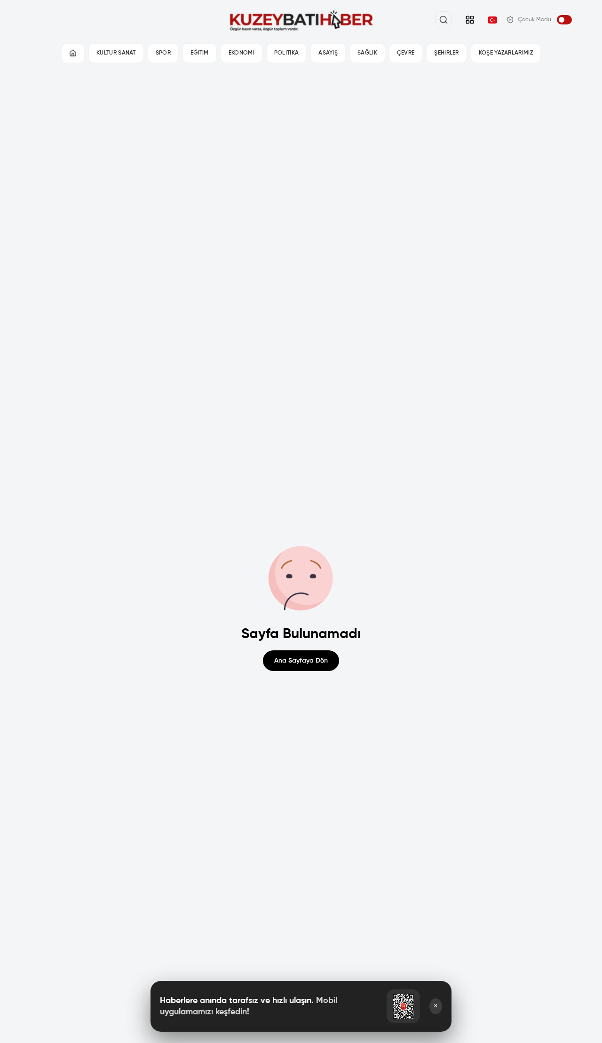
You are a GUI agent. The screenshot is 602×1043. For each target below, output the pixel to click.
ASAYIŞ (328, 53)
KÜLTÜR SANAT (116, 53)
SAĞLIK (367, 53)
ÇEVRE (406, 53)
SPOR (163, 53)
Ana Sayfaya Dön (301, 660)
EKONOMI (241, 53)
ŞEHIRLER (446, 53)
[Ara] (443, 19)
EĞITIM (199, 53)
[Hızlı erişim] (469, 19)
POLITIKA (286, 53)
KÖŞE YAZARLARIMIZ (506, 53)
